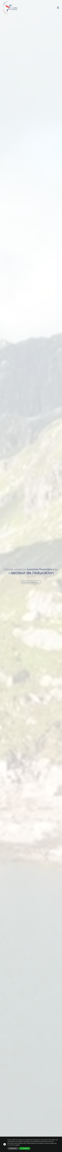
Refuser (13, 1148)
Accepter (25, 1148)
